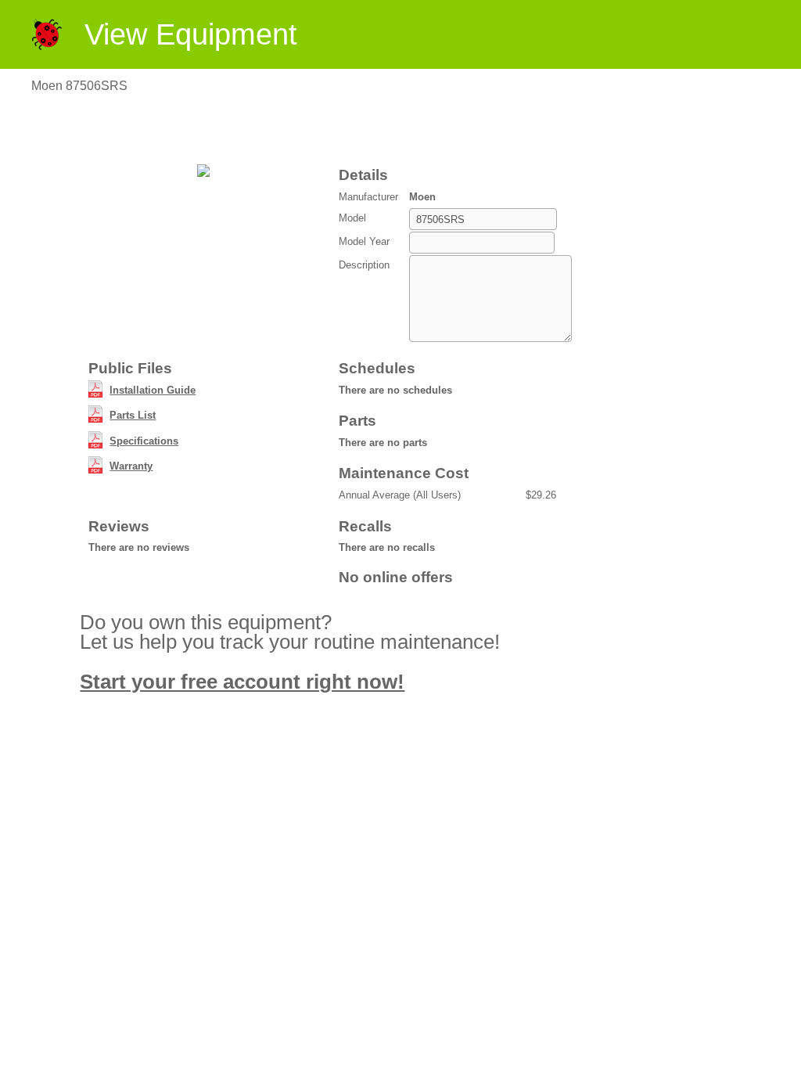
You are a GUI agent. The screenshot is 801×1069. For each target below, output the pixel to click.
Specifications (144, 441)
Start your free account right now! (242, 682)
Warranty (131, 466)
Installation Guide (153, 390)
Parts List (133, 415)
